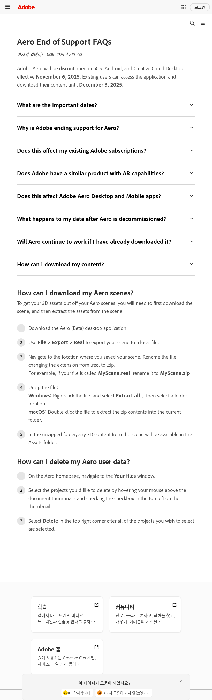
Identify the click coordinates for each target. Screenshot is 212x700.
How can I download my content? (60, 264)
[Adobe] (26, 7)
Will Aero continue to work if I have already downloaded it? (94, 241)
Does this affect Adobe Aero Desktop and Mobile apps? (89, 196)
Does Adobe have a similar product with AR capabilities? (90, 173)
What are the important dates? (57, 105)
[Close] (181, 681)
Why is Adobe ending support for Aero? (68, 128)
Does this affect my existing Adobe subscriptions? (81, 150)
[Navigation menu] (8, 7)
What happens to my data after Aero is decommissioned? (91, 218)
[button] (183, 7)
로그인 (199, 7)
